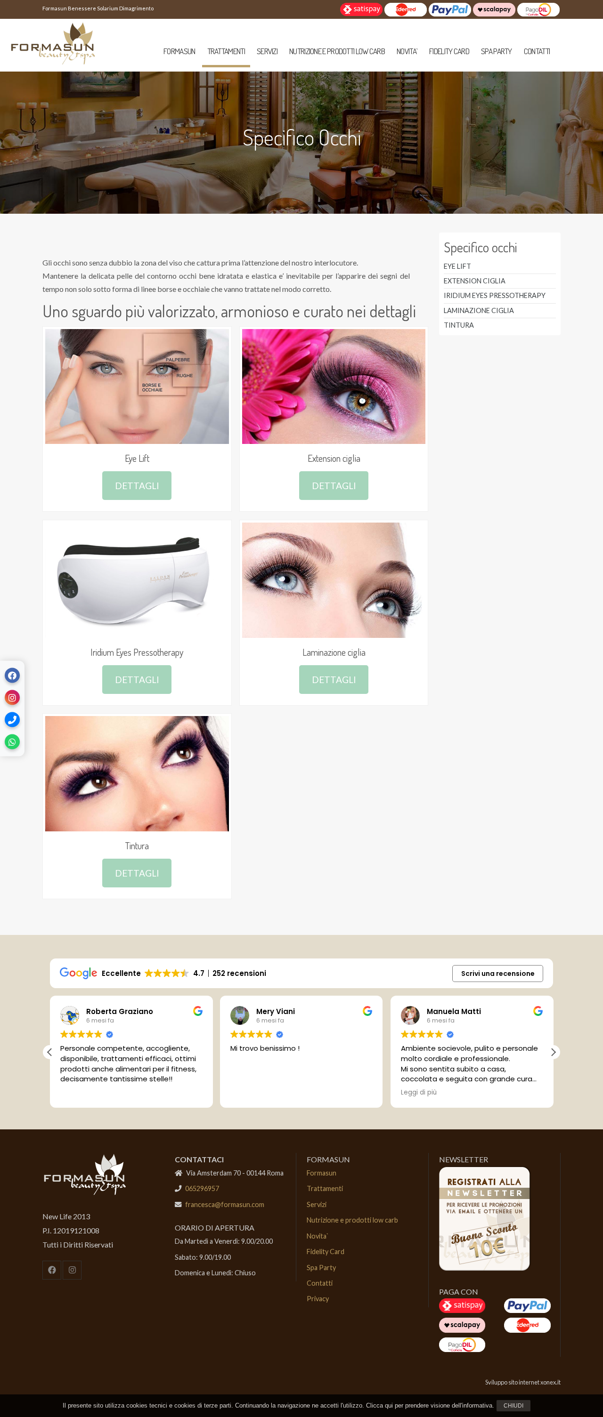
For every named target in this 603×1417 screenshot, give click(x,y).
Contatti (537, 51)
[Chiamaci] (12, 719)
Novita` (407, 51)
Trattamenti (226, 51)
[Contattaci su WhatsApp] (12, 741)
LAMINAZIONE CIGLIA (479, 310)
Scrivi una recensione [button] (498, 973)
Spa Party (496, 51)
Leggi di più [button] (419, 1092)
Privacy (318, 1299)
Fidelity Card (449, 51)
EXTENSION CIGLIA (474, 281)
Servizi (267, 51)
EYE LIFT (457, 266)
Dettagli (137, 485)
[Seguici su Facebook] (12, 675)
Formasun (179, 51)
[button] (553, 1052)
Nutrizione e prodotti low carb (337, 51)
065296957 (202, 1188)
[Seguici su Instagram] (12, 697)
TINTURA (459, 325)
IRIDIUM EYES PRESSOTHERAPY (495, 295)
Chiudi (513, 1405)
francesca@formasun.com (224, 1204)
